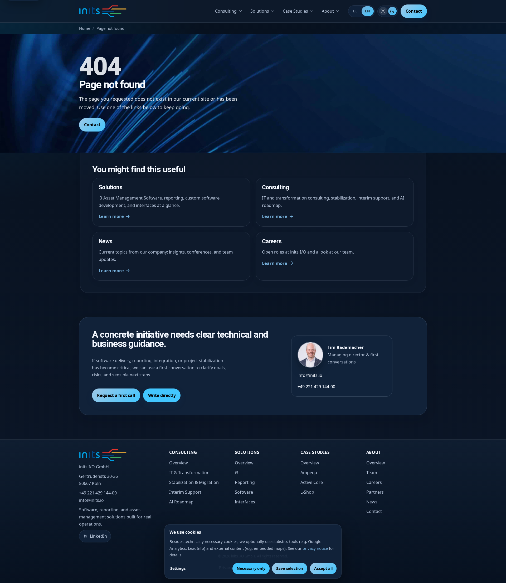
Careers (374, 482)
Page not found (110, 28)
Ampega (308, 472)
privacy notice (315, 548)
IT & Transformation (189, 472)
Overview (178, 463)
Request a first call (116, 395)
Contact (414, 11)
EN (367, 10)
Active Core (311, 482)
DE (355, 10)
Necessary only (251, 568)
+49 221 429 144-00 (316, 387)
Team (371, 472)
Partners (375, 492)
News (371, 502)
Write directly (162, 395)
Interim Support (185, 492)
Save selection (289, 568)
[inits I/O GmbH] (102, 11)
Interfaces (245, 502)
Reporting (245, 482)
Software (244, 492)
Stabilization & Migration (194, 482)
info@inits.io (310, 375)
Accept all (323, 568)
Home (84, 28)
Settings (178, 568)
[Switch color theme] (387, 11)
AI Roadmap (181, 502)
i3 (236, 472)
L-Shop (307, 492)
